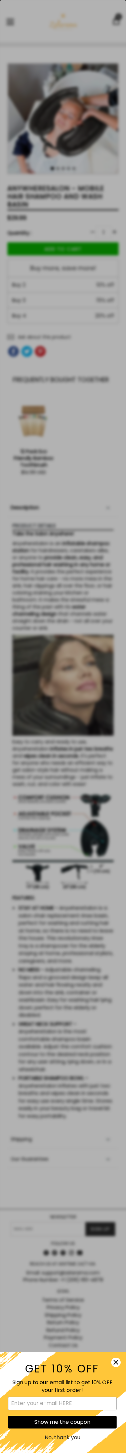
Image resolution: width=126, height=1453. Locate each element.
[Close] (116, 1362)
